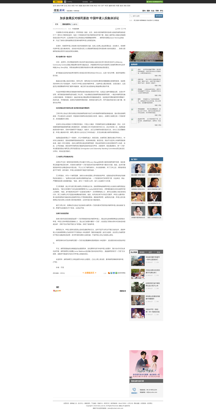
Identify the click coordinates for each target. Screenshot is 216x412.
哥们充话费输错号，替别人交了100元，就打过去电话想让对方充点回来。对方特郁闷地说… (149, 110)
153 (157, 262)
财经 (88, 6)
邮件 (91, 2)
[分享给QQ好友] (111, 273)
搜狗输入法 (73, 403)
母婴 (117, 6)
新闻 (58, 6)
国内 (144, 11)
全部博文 (149, 403)
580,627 (150, 288)
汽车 (99, 6)
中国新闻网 (75, 29)
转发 (156, 75)
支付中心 (80, 403)
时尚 (106, 6)
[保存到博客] (121, 273)
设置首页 (66, 403)
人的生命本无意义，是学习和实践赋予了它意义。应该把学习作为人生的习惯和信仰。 (149, 91)
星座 (128, 6)
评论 (161, 11)
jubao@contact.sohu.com (115, 408)
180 (157, 288)
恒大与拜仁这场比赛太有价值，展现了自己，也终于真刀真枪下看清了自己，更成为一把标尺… (149, 81)
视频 (80, 6)
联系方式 (106, 403)
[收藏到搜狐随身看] (116, 273)
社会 (152, 11)
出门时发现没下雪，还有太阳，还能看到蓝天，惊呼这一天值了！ (149, 120)
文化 (65, 6)
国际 (148, 11)
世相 (91, 6)
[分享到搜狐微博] (109, 273)
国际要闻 (69, 11)
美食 (125, 6)
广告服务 (93, 403)
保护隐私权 (114, 403)
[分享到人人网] (114, 273)
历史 (69, 6)
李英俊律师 (141, 109)
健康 (110, 6)
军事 (61, 6)
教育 (114, 6)
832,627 (150, 262)
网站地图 (136, 403)
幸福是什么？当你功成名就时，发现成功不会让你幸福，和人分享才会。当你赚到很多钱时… (149, 101)
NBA (76, 6)
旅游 (121, 6)
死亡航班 (136, 20)
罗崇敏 (140, 89)
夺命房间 (149, 20)
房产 (102, 6)
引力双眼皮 (155, 20)
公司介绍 (130, 403)
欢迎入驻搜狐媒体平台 (155, 1)
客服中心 (100, 403)
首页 (54, 6)
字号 (124, 29)
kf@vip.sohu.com (152, 392)
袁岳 (139, 69)
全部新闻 (143, 403)
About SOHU (122, 403)
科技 (95, 6)
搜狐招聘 (87, 403)
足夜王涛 (140, 79)
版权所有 (127, 406)
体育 (73, 6)
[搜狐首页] (58, 1)
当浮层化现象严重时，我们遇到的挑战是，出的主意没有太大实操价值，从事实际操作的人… (149, 71)
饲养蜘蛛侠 (143, 20)
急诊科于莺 (141, 119)
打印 (118, 29)
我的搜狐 (85, 2)
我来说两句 (69, 24)
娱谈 (84, 6)
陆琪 (139, 99)
